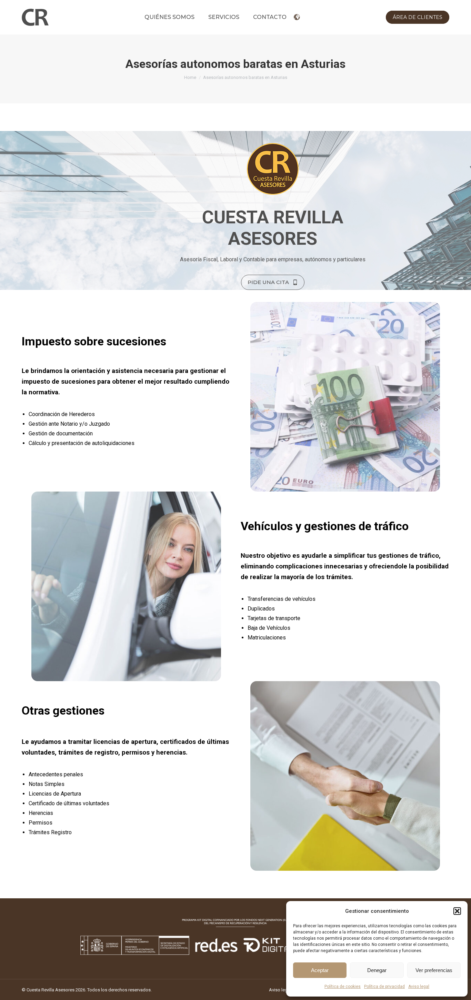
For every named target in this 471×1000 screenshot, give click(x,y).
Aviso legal (418, 986)
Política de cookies (342, 986)
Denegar (377, 970)
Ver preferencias (433, 970)
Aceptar (320, 970)
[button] (457, 911)
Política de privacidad (384, 986)
